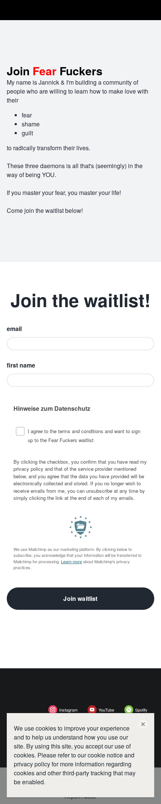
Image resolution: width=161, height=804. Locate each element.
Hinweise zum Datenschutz (51, 408)
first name (21, 365)
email (14, 328)
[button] (143, 724)
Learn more (71, 561)
